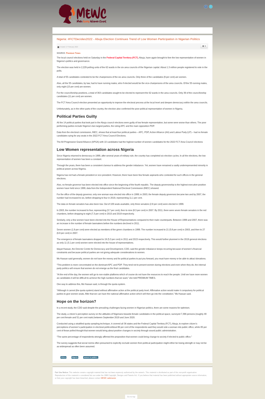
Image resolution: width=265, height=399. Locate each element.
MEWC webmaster (96, 303)
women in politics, (39, 285)
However (65, 147)
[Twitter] (262, 6)
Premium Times (21, 53)
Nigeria (23, 285)
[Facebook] (257, 6)
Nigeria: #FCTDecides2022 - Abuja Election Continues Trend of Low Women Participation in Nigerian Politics (76, 39)
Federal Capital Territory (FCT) (70, 57)
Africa (11, 285)
